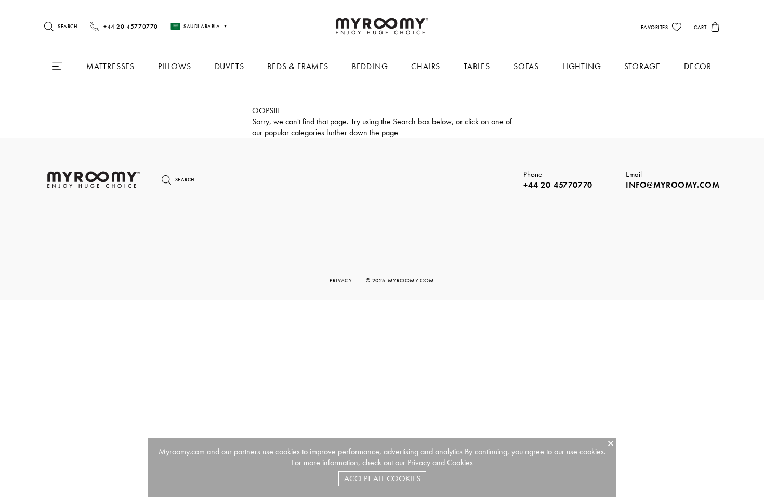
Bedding (370, 66)
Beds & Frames (297, 66)
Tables (477, 66)
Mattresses (110, 66)
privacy (341, 280)
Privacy (418, 462)
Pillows (174, 66)
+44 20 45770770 (557, 184)
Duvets (229, 66)
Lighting (581, 66)
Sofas (526, 66)
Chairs (425, 66)
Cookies (460, 462)
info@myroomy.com (673, 184)
